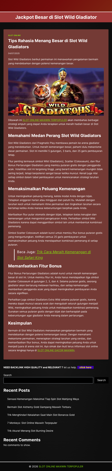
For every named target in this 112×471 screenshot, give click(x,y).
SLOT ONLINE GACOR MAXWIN (55, 350)
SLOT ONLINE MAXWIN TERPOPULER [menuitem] (45, 120)
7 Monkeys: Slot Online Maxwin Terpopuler (32, 422)
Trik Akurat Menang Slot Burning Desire (30, 430)
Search (8, 375)
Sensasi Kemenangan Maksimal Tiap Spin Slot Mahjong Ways (43, 399)
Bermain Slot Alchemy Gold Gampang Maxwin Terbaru (39, 407)
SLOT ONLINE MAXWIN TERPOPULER (61, 466)
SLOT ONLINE (14, 35)
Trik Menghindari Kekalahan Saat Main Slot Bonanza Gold (41, 414)
